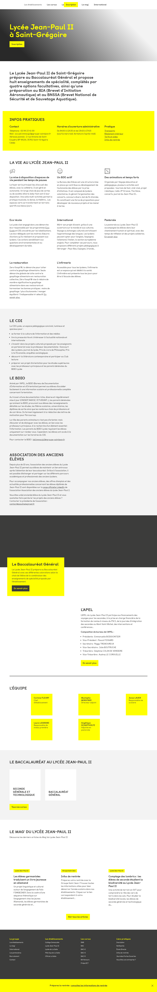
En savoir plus (110, 236)
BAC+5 (83, 956)
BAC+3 (83, 953)
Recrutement (14, 956)
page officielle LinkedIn (54, 487)
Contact (12, 960)
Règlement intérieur (113, 133)
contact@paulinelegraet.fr (22, 504)
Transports (109, 130)
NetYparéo (120, 946)
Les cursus (52, 4)
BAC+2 (83, 949)
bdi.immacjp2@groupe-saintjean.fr (49, 439)
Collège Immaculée (52, 942)
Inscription (71, 4)
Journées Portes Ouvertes (126, 956)
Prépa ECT (84, 963)
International (14, 949)
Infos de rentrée (112, 139)
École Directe (121, 949)
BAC (82, 946)
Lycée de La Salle (51, 949)
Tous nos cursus (19, 807)
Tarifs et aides (111, 136)
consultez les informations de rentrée (89, 985)
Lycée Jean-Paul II (52, 946)
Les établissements (33, 4)
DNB (82, 942)
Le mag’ (12, 946)
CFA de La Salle (50, 956)
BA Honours (85, 960)
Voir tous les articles (78, 916)
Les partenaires (15, 953)
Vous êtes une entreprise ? (126, 960)
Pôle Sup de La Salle (52, 953)
